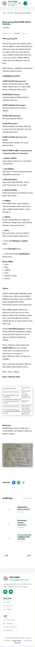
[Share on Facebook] (14, 483)
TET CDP (6, 28)
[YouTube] (11, 592)
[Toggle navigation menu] (31, 3)
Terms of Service (10, 627)
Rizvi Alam (17, 642)
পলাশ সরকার (17, 33)
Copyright (7, 623)
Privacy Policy (9, 620)
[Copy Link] (23, 483)
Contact (7, 609)
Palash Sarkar (17, 640)
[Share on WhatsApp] (19, 483)
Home (6, 602)
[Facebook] (5, 592)
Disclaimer (8, 630)
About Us (7, 606)
